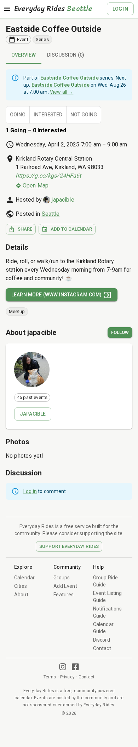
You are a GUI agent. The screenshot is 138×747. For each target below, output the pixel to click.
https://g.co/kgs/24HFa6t (48, 175)
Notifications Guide (107, 612)
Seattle (51, 213)
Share (25, 229)
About (21, 594)
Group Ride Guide (105, 581)
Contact (102, 648)
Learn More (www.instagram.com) (56, 294)
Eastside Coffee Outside (53, 29)
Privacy (67, 676)
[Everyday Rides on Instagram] (62, 666)
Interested (48, 114)
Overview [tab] (23, 55)
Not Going (83, 114)
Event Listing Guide (107, 596)
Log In (120, 9)
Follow (120, 332)
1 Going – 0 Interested (36, 130)
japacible (63, 199)
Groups (61, 577)
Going (17, 114)
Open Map (35, 185)
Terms (50, 676)
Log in (30, 491)
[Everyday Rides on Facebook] (75, 666)
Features (63, 594)
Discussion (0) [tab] (65, 55)
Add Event (65, 586)
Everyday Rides (53, 9)
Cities (20, 586)
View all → (62, 92)
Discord (101, 640)
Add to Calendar (71, 229)
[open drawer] (7, 9)
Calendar (24, 577)
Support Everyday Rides (69, 546)
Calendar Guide (103, 627)
